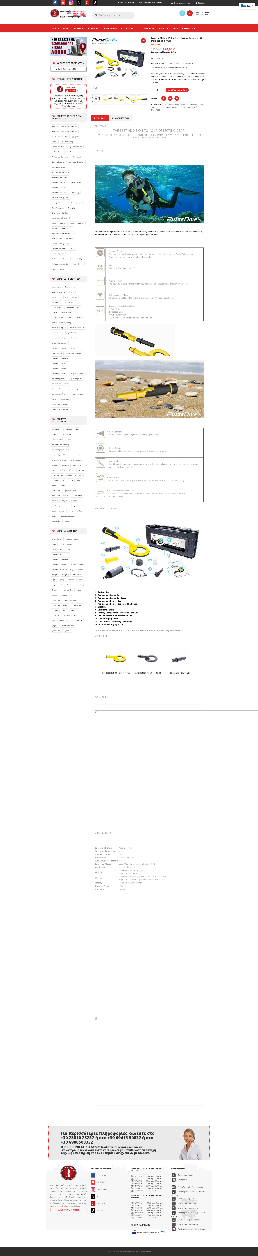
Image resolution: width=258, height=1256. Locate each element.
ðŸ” (96, 87)
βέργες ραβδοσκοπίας (59, 389)
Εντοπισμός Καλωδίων (60, 213)
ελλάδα (69, 475)
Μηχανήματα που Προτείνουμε (63, 233)
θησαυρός (55, 480)
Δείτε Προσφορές (77, 203)
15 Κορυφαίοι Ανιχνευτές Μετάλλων (64, 126)
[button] (96, 99)
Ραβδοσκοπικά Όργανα (60, 259)
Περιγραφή (99, 118)
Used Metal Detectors (76, 162)
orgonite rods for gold (59, 338)
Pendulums (71, 152)
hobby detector (57, 307)
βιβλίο (54, 470)
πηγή (72, 485)
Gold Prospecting (67, 142)
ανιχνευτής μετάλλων (59, 368)
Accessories (56, 136)
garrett (74, 297)
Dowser (54, 142)
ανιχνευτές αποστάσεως (60, 445)
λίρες (79, 480)
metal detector (65, 312)
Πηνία (72, 249)
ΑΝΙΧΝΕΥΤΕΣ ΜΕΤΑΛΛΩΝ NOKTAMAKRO (170, 67)
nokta (69, 317)
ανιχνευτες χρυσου (77, 460)
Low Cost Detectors (189, 104)
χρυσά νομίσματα (67, 516)
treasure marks (57, 440)
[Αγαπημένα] (182, 13)
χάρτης (70, 511)
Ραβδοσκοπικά (57, 353)
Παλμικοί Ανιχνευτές (59, 249)
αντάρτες (55, 465)
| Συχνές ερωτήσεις (184, 1175)
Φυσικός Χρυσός (77, 264)
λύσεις (54, 485)
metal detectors (65, 434)
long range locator (73, 307)
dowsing (71, 292)
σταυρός (74, 501)
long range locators (72, 429)
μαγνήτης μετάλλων (59, 394)
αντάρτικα (65, 465)
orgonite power (57, 333)
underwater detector (59, 343)
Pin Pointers (166, 107)
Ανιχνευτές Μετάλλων (59, 182)
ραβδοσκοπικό (77, 496)
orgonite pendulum (77, 328)
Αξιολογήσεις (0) (120, 118)
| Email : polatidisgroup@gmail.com (190, 1229)
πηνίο (54, 399)
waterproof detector (59, 348)
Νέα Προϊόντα (57, 238)
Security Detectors (58, 162)
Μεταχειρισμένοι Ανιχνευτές (62, 228)
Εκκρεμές (71, 208)
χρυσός (67, 521)
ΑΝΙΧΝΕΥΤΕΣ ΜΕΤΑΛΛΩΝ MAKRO (179, 63)
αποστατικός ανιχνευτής (60, 384)
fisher (67, 297)
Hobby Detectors (58, 147)
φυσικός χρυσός (58, 511)
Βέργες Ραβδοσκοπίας (59, 203)
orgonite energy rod (59, 328)
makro (54, 312)
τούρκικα (67, 506)
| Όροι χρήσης (182, 1179)
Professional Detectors (60, 157)
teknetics (74, 338)
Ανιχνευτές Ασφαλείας (60, 177)
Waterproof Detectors (60, 167)
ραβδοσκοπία (64, 399)
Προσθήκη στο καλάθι (177, 90)
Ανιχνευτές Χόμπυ (77, 182)
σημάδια (55, 501)
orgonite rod (71, 333)
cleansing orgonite (58, 292)
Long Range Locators (75, 147)
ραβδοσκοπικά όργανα (60, 496)
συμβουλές (56, 506)
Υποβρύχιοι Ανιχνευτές (60, 264)
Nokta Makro (79, 317)
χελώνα (79, 511)
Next (151, 99)
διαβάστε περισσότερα (68, 1209)
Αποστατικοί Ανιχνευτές (60, 198)
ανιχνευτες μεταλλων (59, 460)
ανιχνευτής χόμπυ (75, 379)
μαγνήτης (74, 389)
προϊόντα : (202, 15)
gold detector (57, 302)
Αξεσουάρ (75, 193)
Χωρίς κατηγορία (58, 269)
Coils (65, 136)
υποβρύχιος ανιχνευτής (60, 409)
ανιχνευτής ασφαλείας (60, 363)
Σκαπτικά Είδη (77, 259)
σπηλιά (64, 501)
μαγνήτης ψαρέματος (77, 394)
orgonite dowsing (65, 323)
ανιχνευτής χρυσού (77, 374)
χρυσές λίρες (56, 521)
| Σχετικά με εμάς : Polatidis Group (190, 1187)
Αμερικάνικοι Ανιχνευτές (60, 172)
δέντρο (71, 470)
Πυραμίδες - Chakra (59, 254)
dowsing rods (56, 297)
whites (73, 348)
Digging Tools (75, 136)
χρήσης (54, 516)
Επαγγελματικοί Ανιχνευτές (61, 218)
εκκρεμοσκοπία (57, 475)
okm (53, 323)
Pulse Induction (77, 157)
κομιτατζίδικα (68, 480)
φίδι (75, 506)
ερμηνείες (78, 475)
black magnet (57, 287)
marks (54, 434)
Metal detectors (57, 152)
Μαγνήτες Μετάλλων (59, 223)
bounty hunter (70, 287)
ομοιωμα (63, 485)
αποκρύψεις (77, 465)
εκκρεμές (81, 470)
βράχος (62, 470)
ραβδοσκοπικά (70, 491)
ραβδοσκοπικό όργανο (60, 404)
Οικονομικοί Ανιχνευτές (60, 244)
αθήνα (69, 440)
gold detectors (57, 429)
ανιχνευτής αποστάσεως (60, 358)
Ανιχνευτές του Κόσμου (60, 187)
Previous (87, 99)
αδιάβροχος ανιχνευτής (74, 353)
